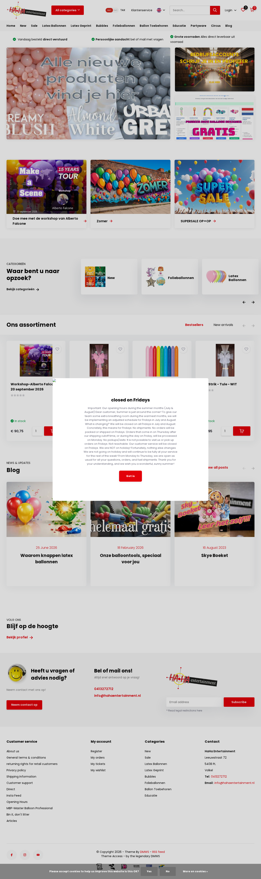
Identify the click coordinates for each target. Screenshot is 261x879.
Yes (149, 871)
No (168, 871)
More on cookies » (195, 871)
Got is (130, 476)
